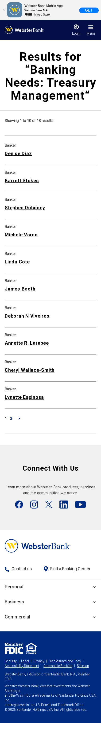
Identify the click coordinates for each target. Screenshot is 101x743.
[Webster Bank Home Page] (24, 30)
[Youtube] (80, 504)
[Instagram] (34, 505)
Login (76, 33)
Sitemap (83, 666)
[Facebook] (19, 505)
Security (11, 661)
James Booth (20, 289)
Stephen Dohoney (25, 207)
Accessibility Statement (22, 666)
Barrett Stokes (22, 180)
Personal (14, 587)
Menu (91, 33)
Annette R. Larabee (27, 343)
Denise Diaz (18, 153)
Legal (25, 661)
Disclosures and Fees (65, 661)
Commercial (17, 617)
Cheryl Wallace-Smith (29, 370)
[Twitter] (49, 504)
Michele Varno (21, 235)
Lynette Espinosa (24, 397)
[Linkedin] (63, 505)
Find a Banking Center (70, 568)
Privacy (38, 661)
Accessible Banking (57, 666)
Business (14, 602)
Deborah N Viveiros (27, 316)
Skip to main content (33, 5)
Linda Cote (17, 262)
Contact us (22, 568)
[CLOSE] (3, 9)
